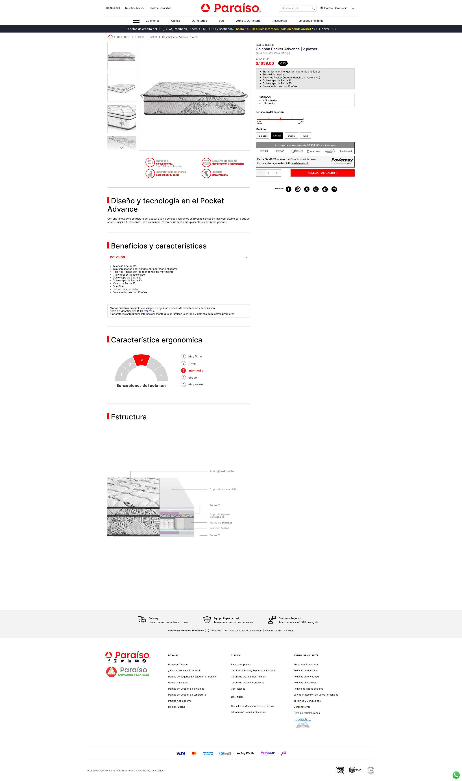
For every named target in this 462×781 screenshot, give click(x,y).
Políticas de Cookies (305, 682)
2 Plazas (139, 36)
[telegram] (325, 189)
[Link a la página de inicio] (110, 37)
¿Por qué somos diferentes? (184, 670)
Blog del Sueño (176, 706)
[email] (334, 189)
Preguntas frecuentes (306, 664)
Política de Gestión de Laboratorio (187, 694)
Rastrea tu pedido (241, 664)
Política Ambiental (178, 682)
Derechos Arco (302, 706)
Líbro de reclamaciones (307, 712)
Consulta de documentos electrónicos (252, 706)
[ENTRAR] (332, 8)
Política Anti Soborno (180, 700)
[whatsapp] (298, 189)
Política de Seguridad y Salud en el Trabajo (192, 676)
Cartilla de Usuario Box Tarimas (248, 676)
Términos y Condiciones (307, 700)
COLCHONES (123, 37)
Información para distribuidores (248, 712)
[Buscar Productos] (314, 8)
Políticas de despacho (306, 670)
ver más (149, 310)
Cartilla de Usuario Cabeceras (247, 682)
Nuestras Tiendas (178, 664)
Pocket (153, 36)
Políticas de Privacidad (306, 676)
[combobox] (298, 8)
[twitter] (307, 189)
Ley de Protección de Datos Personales (316, 694)
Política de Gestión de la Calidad (186, 688)
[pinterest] (316, 189)
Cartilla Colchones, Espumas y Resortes (253, 670)
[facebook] (288, 189)
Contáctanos (238, 688)
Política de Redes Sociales (308, 688)
